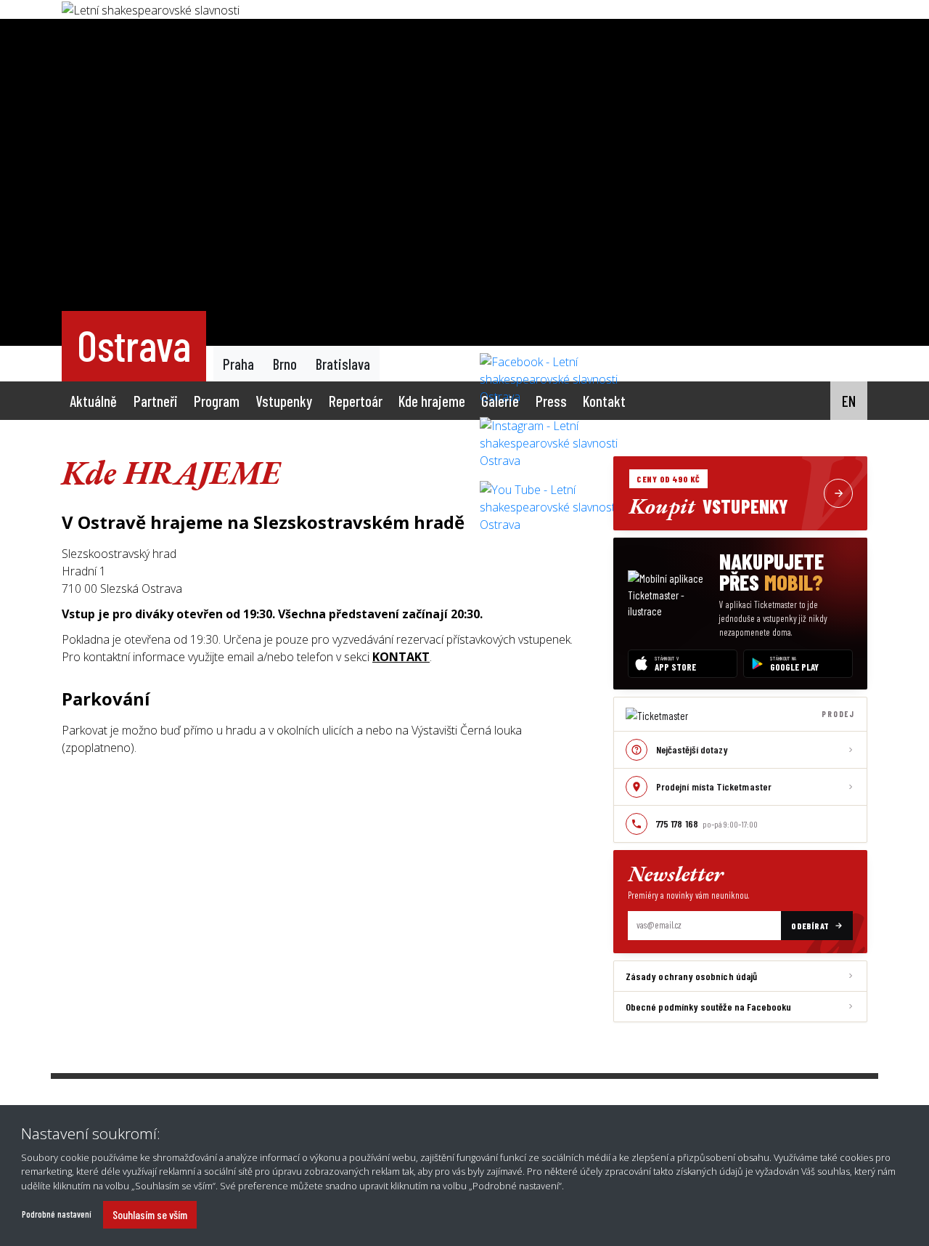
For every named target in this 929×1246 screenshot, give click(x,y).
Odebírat (810, 926)
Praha (238, 364)
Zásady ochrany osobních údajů (691, 976)
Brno (285, 364)
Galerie (500, 401)
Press (551, 401)
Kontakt (604, 401)
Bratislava (343, 364)
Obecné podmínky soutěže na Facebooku (709, 1006)
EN (849, 401)
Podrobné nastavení (56, 1214)
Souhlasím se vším (149, 1214)
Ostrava (134, 344)
